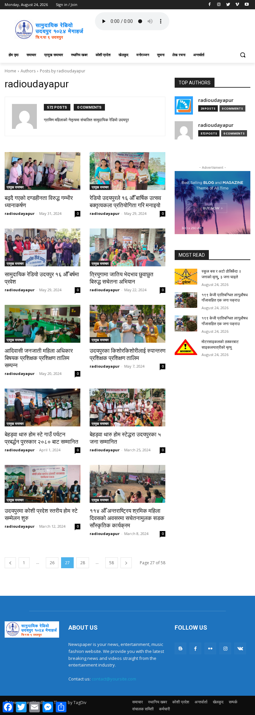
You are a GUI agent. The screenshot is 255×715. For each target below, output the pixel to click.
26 (52, 563)
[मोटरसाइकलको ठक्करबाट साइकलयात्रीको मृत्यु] (186, 347)
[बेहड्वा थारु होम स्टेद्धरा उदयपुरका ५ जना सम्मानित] (127, 407)
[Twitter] (228, 5)
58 (111, 563)
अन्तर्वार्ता (201, 702)
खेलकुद (218, 702)
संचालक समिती (143, 709)
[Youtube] (246, 5)
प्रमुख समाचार (15, 187)
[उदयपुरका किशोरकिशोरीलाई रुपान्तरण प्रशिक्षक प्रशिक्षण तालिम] (127, 324)
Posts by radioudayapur (62, 71)
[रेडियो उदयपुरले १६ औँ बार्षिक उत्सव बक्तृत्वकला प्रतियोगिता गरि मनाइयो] (127, 171)
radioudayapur (20, 213)
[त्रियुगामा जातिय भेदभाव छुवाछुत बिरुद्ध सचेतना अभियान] (127, 247)
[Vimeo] (237, 5)
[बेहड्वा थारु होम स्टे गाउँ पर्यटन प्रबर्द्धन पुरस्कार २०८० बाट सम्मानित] (42, 407)
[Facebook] (209, 5)
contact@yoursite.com (114, 679)
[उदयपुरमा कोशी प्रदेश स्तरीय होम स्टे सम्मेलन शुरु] (42, 484)
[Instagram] (219, 5)
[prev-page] (10, 562)
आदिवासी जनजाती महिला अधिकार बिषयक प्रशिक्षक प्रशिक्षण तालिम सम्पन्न (39, 358)
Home (10, 71)
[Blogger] (180, 648)
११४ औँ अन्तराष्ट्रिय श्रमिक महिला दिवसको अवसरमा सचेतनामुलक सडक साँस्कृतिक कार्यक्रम (127, 518)
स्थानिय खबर (157, 702)
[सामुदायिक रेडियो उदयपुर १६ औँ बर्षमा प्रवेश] (42, 247)
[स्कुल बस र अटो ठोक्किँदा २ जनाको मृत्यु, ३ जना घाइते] (186, 277)
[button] (242, 55)
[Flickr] (210, 648)
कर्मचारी (164, 709)
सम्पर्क (233, 702)
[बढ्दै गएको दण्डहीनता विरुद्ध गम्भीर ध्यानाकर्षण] (42, 171)
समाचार (137, 702)
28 (82, 563)
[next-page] (126, 562)
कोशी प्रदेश (180, 702)
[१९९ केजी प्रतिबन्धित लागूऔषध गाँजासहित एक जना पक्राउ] (186, 300)
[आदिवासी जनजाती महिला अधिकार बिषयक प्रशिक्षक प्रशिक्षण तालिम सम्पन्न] (42, 324)
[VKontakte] (240, 648)
